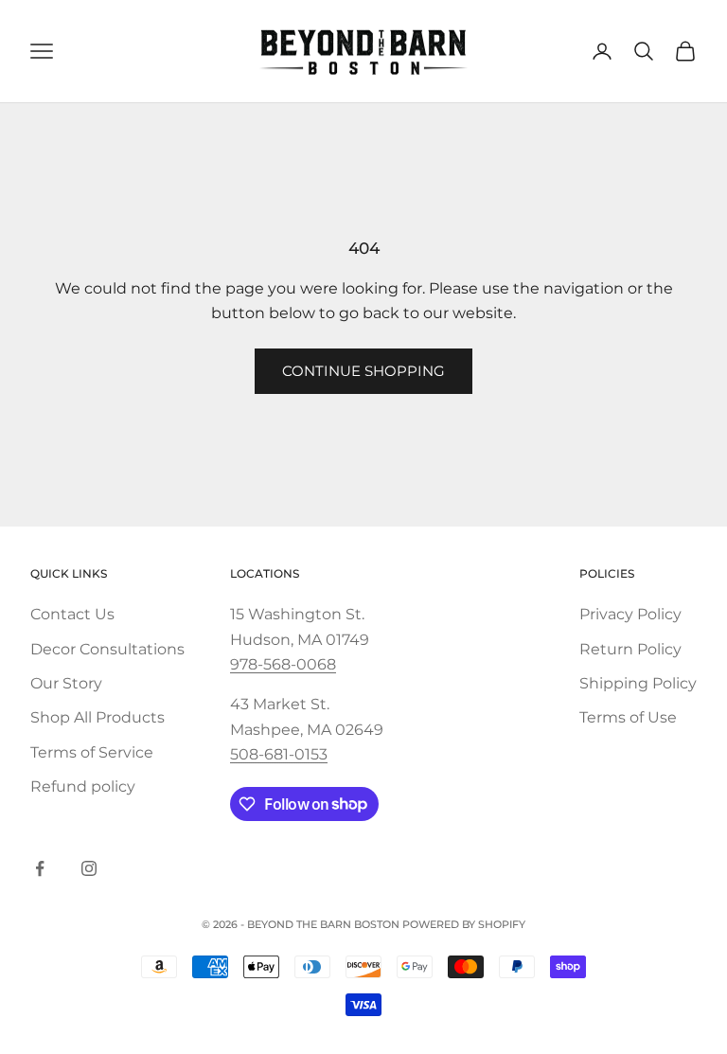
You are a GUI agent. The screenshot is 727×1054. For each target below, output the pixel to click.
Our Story (66, 683)
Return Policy (630, 649)
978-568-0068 (283, 664)
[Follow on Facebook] (39, 868)
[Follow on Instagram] (89, 868)
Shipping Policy (638, 683)
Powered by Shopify (463, 924)
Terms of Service (91, 752)
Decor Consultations (107, 649)
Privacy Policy (630, 614)
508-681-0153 (279, 754)
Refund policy (82, 786)
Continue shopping (363, 371)
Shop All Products (97, 717)
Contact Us (72, 614)
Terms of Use (628, 717)
